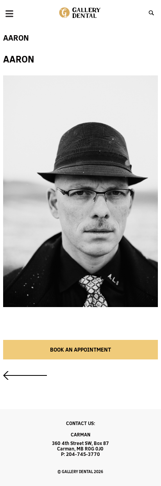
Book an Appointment (80, 350)
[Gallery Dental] (80, 13)
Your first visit (25, 375)
